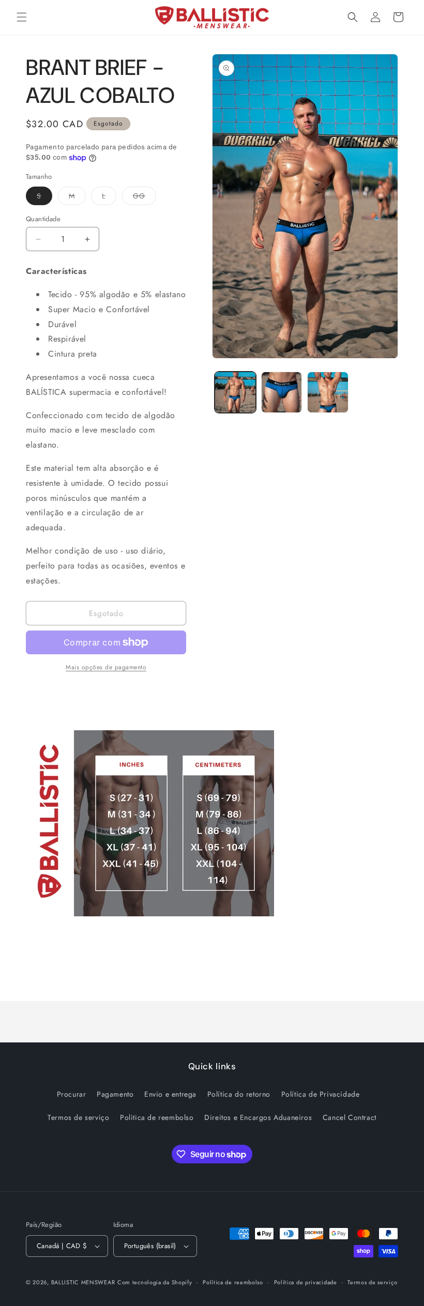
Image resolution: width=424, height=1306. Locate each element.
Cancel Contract (349, 1117)
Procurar (71, 1094)
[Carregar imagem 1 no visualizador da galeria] (235, 392)
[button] (21, 17)
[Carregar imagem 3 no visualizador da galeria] (328, 392)
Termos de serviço (78, 1117)
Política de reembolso (233, 1282)
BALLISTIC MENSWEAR (83, 1282)
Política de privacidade (305, 1282)
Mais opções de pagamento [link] (106, 667)
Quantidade (43, 219)
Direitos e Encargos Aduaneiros (258, 1117)
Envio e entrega (170, 1094)
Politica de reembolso (157, 1117)
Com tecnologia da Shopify (154, 1282)
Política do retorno (238, 1094)
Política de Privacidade (320, 1094)
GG (144, 197)
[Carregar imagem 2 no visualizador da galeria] (281, 392)
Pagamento (115, 1094)
